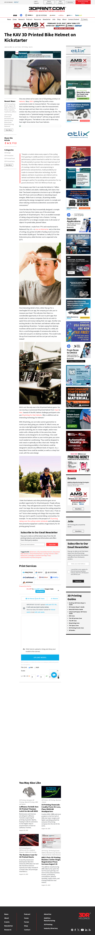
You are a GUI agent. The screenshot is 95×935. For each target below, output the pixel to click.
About (64, 19)
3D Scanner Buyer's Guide (76, 607)
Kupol (57, 410)
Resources (37, 19)
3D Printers (44, 800)
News (9, 19)
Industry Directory (51, 928)
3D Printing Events (54, 851)
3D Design (7, 153)
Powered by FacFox (25, 586)
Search (85, 19)
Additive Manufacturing (48, 853)
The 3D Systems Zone (75, 618)
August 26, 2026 (23, 874)
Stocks (44, 802)
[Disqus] (40, 707)
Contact (27, 930)
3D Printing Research (25, 848)
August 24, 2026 (45, 885)
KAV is (32, 101)
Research (21, 19)
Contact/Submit (73, 19)
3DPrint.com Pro (24, 850)
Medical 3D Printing (30, 852)
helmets (22, 101)
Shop (59, 19)
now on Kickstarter (42, 229)
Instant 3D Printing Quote (83, 2)
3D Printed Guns (9, 161)
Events (6, 922)
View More (9, 130)
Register (36, 3)
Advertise (70, 2)
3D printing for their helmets (32, 415)
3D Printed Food (9, 158)
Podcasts (29, 19)
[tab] (27, 572)
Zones (15, 19)
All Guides (72, 630)
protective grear (36, 557)
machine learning (40, 555)
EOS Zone (72, 616)
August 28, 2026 (23, 830)
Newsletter (46, 19)
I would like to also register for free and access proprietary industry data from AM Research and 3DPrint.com (79, 572)
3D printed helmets (36, 554)
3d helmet (33, 552)
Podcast (27, 914)
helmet (51, 554)
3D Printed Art (8, 155)
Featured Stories (46, 855)
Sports (31, 47)
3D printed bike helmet (44, 552)
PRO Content (60, 2)
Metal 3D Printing (29, 802)
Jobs (53, 19)
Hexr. (21, 412)
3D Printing (25, 47)
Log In (35, 1)
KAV (56, 554)
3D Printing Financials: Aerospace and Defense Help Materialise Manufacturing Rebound (9, 120)
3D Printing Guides (75, 597)
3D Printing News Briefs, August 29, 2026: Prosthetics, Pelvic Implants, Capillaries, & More (10, 108)
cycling (46, 554)
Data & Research (49, 2)
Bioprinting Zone (74, 623)
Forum (26, 922)
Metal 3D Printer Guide (76, 609)
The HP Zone (73, 621)
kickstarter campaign (27, 555)
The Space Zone (74, 625)
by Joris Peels (17, 47)
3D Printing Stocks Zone (76, 628)
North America (56, 855)
